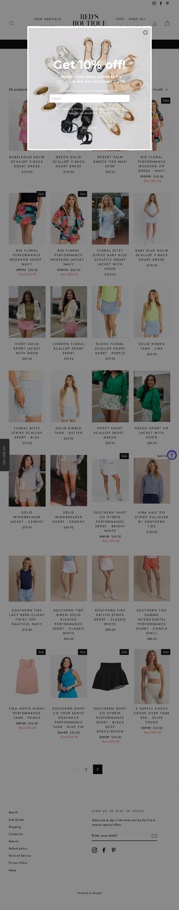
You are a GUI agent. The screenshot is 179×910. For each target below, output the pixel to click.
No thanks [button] (89, 127)
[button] (145, 32)
